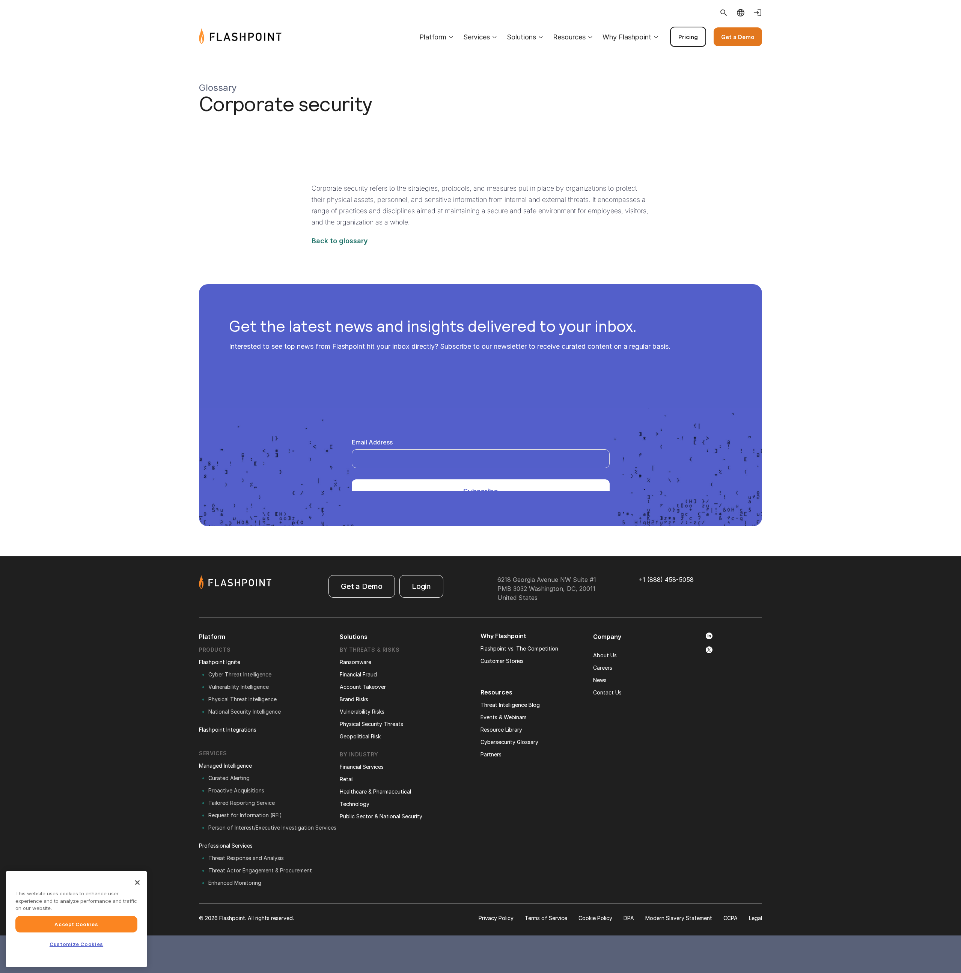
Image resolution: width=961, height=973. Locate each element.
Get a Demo (738, 37)
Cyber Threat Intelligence (239, 674)
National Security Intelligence (244, 711)
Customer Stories (502, 661)
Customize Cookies (76, 944)
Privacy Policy (496, 918)
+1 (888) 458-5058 (666, 579)
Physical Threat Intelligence (242, 699)
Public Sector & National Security (381, 816)
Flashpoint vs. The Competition (519, 648)
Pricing (688, 37)
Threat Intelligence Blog (510, 705)
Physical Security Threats (371, 724)
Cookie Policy (595, 918)
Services (476, 37)
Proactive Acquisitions (236, 790)
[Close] (137, 882)
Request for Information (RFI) (245, 815)
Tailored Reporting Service (241, 803)
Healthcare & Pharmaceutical (375, 791)
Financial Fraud (358, 674)
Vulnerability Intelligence (238, 687)
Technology (354, 804)
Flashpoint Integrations (227, 729)
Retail (347, 779)
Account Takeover (363, 687)
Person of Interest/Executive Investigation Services (272, 827)
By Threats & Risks (369, 649)
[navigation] (522, 37)
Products (214, 649)
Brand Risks (354, 699)
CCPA (730, 918)
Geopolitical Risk (360, 736)
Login (421, 586)
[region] (76, 919)
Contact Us (607, 692)
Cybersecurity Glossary (509, 742)
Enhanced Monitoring (234, 883)
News (600, 680)
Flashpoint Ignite (219, 662)
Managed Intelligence (225, 765)
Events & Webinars (503, 717)
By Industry (359, 754)
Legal (755, 918)
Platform (432, 37)
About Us (605, 655)
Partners (491, 754)
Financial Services (362, 767)
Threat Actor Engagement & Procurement (260, 870)
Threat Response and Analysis (246, 858)
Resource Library (501, 729)
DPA (629, 918)
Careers (602, 667)
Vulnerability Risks (362, 711)
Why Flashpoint (627, 37)
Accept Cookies (76, 924)
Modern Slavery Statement (678, 918)
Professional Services (226, 845)
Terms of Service (546, 918)
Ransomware (355, 662)
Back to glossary (340, 241)
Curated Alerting (229, 778)
